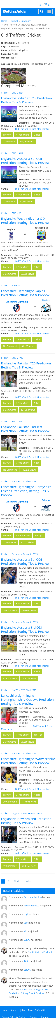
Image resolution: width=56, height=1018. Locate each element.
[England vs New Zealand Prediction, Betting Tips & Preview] (9, 834)
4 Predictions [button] (22, 134)
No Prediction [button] (23, 535)
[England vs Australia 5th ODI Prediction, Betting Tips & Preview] (9, 174)
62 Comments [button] (10, 678)
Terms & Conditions (38, 1010)
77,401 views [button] (27, 542)
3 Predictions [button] (22, 266)
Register (50, 4)
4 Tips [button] (37, 671)
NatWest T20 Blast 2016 (24, 481)
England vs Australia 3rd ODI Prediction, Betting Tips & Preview (25, 629)
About (14, 1010)
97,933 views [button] (26, 201)
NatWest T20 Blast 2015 (24, 690)
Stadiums (26, 20)
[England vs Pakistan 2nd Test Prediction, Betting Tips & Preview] (9, 443)
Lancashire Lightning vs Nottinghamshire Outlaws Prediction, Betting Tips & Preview (27, 699)
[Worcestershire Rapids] (45, 308)
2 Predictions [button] (22, 402)
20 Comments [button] (10, 801)
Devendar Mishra (33, 897)
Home (4, 20)
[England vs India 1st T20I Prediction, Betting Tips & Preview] (9, 114)
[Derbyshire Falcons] (45, 508)
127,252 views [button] (28, 409)
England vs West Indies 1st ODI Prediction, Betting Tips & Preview (25, 220)
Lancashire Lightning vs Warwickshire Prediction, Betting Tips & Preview (28, 761)
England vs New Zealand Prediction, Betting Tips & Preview (26, 821)
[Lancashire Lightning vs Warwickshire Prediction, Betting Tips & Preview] (9, 775)
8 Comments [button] (9, 409)
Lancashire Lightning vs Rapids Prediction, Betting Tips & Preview (25, 293)
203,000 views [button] (29, 610)
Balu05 (27, 969)
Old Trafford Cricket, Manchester (32, 128)
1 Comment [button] (9, 141)
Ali (25, 931)
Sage (26, 922)
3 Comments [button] (9, 273)
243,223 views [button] (29, 678)
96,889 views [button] (27, 741)
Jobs (22, 1010)
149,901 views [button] (29, 801)
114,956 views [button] (27, 141)
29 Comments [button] (10, 610)
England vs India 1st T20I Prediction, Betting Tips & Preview (27, 100)
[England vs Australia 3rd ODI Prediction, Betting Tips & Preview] (9, 643)
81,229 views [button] (28, 346)
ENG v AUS (17, 153)
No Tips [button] (39, 535)
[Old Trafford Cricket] (13, 76)
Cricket (14, 20)
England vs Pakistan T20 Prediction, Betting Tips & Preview (26, 365)
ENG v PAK (17, 357)
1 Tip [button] (36, 402)
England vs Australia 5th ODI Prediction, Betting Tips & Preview (25, 161)
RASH (26, 961)
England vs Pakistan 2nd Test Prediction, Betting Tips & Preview (25, 429)
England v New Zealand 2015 (27, 813)
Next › (17, 881)
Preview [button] (7, 134)
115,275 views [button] (28, 469)
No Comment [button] (10, 346)
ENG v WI (16, 213)
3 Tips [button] (37, 134)
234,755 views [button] (29, 865)
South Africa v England (40, 952)
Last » (27, 881)
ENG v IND (17, 92)
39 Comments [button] (10, 865)
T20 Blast (16, 285)
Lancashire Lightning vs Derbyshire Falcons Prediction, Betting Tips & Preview (26, 491)
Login (40, 4)
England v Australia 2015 (25, 554)
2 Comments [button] (9, 542)
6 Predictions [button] (22, 671)
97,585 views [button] (27, 273)
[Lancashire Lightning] (17, 308)
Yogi (26, 914)
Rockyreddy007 (31, 905)
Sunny (27, 939)
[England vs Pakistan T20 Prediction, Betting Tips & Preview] (9, 379)
